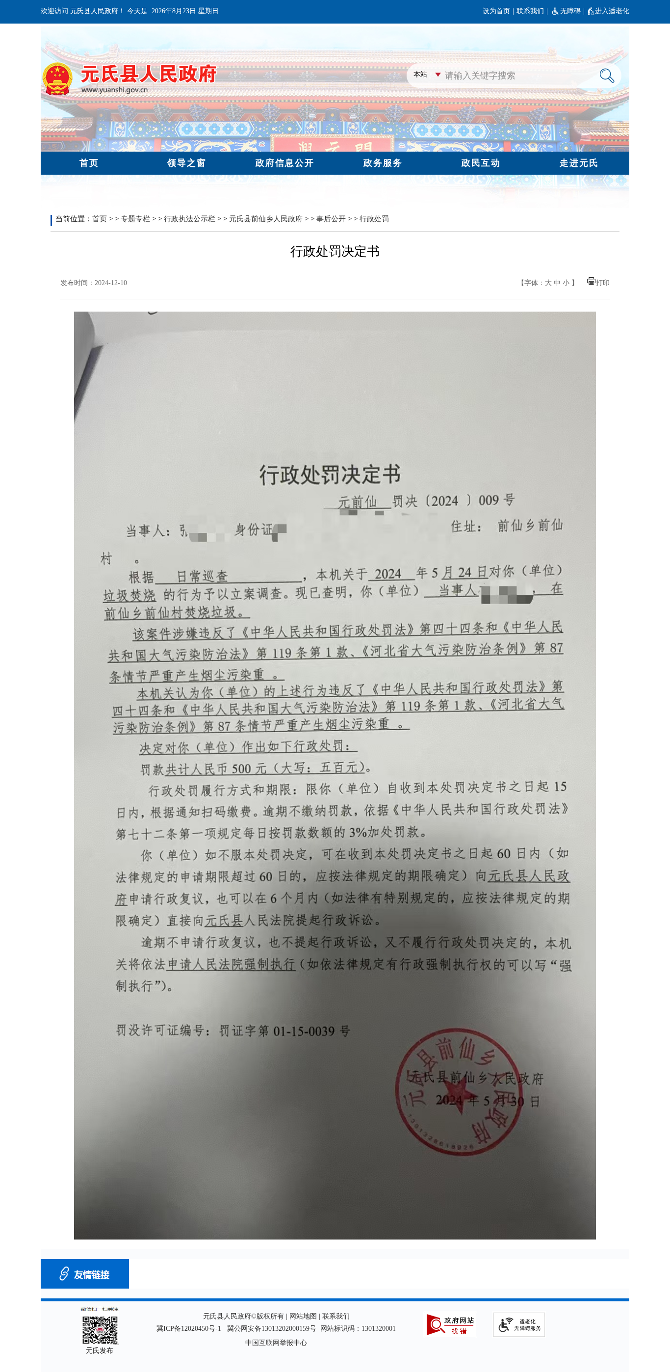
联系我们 (530, 11)
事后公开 (331, 219)
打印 (603, 283)
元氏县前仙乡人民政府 (266, 219)
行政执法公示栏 (189, 219)
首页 (99, 219)
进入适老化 (612, 11)
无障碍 (570, 11)
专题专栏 (135, 219)
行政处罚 (374, 219)
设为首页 (496, 11)
